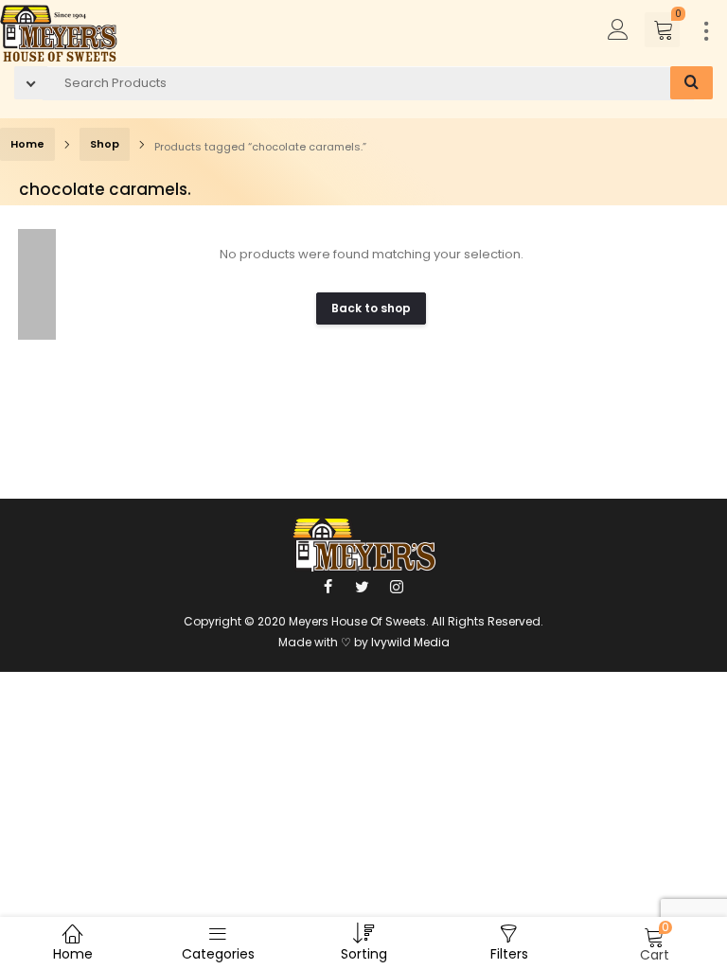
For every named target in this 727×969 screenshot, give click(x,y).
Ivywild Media (410, 642)
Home (27, 143)
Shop (104, 143)
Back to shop (371, 308)
